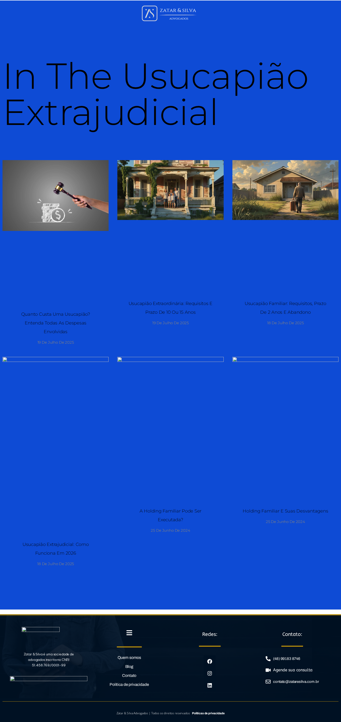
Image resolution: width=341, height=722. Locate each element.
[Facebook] (210, 661)
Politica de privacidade (129, 684)
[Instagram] (210, 673)
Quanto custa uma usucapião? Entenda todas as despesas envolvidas (55, 322)
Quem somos (129, 657)
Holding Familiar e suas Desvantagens (285, 511)
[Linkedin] (210, 685)
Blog (129, 666)
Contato (129, 675)
